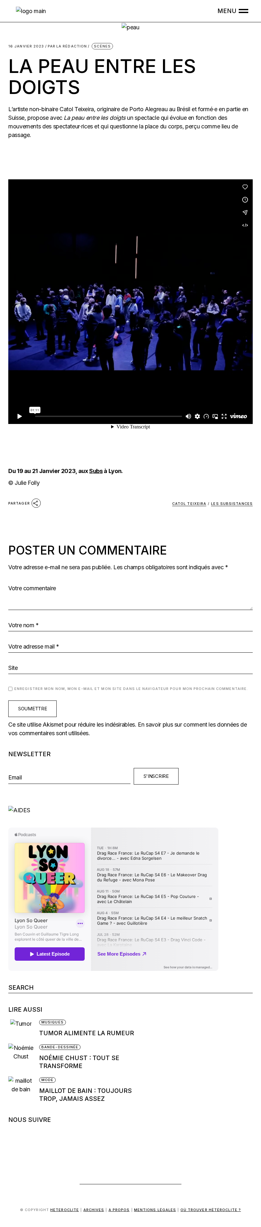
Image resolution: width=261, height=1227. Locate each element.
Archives (93, 1210)
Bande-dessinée (59, 1047)
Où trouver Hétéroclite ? (210, 1210)
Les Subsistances (232, 503)
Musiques (52, 1022)
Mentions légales (155, 1210)
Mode (47, 1080)
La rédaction (67, 46)
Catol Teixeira (189, 503)
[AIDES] (130, 810)
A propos (119, 1210)
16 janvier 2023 (26, 46)
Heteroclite (64, 1210)
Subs (96, 471)
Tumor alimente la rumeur (86, 1033)
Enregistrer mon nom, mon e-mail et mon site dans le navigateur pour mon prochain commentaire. (131, 688)
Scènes (102, 46)
